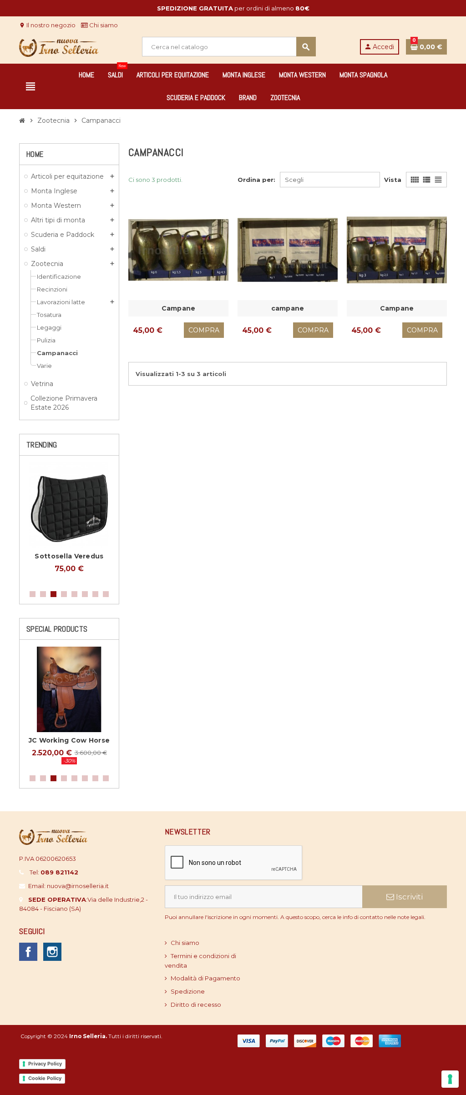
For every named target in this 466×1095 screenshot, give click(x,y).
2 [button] (43, 594)
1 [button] (32, 594)
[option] (69, 522)
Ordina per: (256, 179)
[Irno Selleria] (58, 46)
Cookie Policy (44, 1078)
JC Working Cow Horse (69, 740)
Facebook (28, 952)
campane (287, 308)
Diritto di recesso (196, 1004)
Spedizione (188, 991)
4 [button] (64, 594)
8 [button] (106, 594)
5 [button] (74, 594)
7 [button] (95, 594)
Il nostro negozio (47, 25)
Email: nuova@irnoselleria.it (68, 885)
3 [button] (53, 594)
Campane (179, 308)
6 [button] (85, 594)
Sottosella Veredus (69, 556)
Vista (392, 179)
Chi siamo (103, 25)
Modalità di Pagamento (205, 978)
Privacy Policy (45, 1063)
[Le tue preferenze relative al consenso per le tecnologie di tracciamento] (450, 1079)
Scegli (294, 179)
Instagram (52, 952)
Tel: (54, 872)
